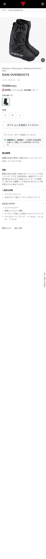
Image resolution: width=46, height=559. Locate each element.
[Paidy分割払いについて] (37, 90)
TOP (3, 10)
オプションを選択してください (23, 125)
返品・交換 (18, 228)
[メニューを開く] (4, 4)
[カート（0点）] (42, 4)
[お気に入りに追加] (18, 80)
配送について (6, 228)
